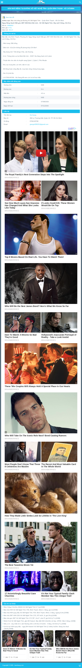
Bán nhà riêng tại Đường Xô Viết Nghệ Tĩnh (22, 20)
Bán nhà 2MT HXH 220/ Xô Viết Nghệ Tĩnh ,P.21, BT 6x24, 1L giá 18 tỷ (30, 615)
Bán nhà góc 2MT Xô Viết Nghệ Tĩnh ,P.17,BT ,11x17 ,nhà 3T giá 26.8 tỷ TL (32, 618)
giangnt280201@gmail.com (39, 124)
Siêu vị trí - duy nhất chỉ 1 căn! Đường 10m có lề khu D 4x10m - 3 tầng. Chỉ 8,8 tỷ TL (35, 624)
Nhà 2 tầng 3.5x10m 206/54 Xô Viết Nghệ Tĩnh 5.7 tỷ (24, 607)
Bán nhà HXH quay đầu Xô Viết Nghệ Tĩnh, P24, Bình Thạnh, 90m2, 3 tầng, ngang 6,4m (36, 612)
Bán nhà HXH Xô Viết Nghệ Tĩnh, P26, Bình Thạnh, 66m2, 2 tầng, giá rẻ (31, 610)
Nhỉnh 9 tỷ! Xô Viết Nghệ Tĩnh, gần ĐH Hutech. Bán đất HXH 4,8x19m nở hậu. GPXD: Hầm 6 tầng (39, 621)
